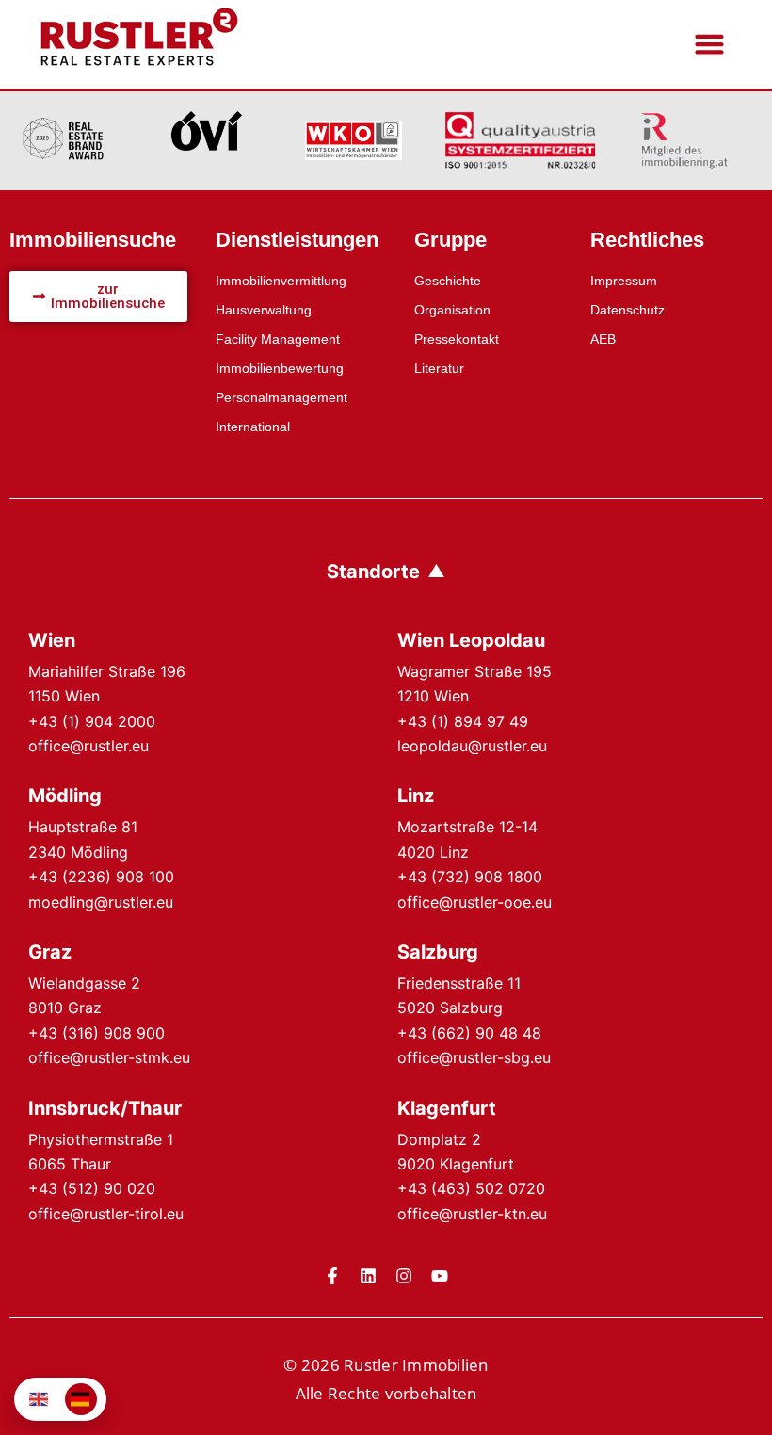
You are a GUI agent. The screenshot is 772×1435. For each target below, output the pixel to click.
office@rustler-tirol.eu (106, 1213)
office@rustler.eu (88, 745)
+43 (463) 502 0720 (471, 1188)
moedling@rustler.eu (100, 902)
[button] (708, 44)
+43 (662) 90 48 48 (469, 1033)
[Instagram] (403, 1275)
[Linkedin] (368, 1275)
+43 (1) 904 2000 (91, 721)
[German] (81, 1399)
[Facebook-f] (332, 1275)
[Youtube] (439, 1275)
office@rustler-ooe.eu (474, 902)
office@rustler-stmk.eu (109, 1057)
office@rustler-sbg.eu (474, 1057)
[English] (40, 1399)
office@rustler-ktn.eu (472, 1213)
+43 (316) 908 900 (96, 1033)
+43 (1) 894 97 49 (462, 721)
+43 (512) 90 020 (91, 1188)
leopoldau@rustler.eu (472, 745)
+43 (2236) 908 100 (101, 876)
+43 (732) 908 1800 (469, 876)
